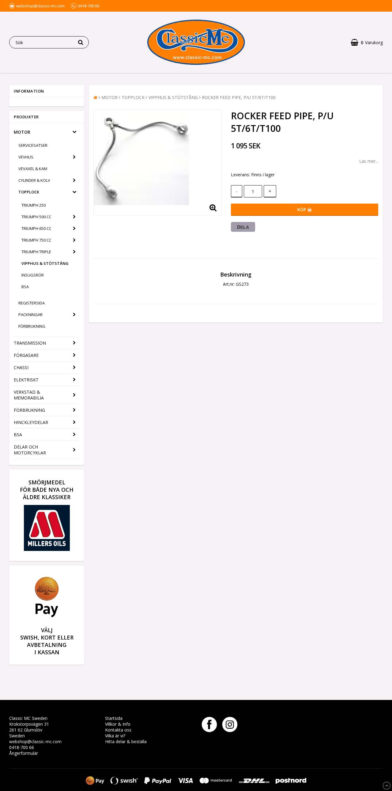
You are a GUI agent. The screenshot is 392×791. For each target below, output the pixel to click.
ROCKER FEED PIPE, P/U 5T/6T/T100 (239, 97)
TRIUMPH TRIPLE (36, 251)
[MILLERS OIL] (47, 549)
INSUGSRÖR (32, 275)
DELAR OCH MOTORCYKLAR (30, 450)
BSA (25, 286)
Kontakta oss (118, 730)
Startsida (114, 718)
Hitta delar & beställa (126, 741)
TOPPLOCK (28, 192)
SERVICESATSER (32, 145)
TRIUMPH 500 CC (36, 217)
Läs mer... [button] (368, 161)
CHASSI (21, 367)
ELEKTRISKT (26, 380)
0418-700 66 (21, 747)
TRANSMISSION (30, 343)
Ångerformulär (23, 753)
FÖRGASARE (26, 355)
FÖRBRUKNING (31, 326)
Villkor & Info (117, 724)
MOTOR (22, 132)
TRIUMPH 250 (33, 205)
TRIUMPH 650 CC (36, 228)
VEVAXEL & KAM (32, 168)
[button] (367, 42)
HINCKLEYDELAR (31, 422)
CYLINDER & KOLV (34, 180)
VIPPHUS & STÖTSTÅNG (45, 263)
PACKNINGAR (30, 314)
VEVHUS (25, 157)
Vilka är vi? (115, 736)
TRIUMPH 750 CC (36, 240)
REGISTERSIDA (31, 303)
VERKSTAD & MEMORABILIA (29, 395)
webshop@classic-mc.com (35, 741)
